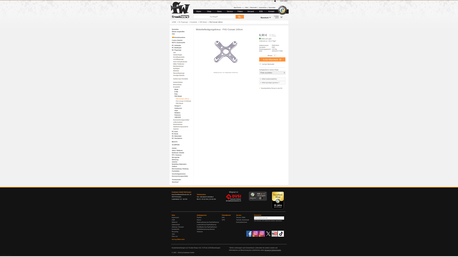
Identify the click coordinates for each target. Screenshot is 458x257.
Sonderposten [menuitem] (176, 179)
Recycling (175, 231)
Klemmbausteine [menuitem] (179, 37)
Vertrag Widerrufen (178, 239)
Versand (250, 11)
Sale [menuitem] (173, 34)
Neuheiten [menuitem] (175, 29)
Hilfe (246, 7)
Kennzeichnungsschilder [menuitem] (181, 120)
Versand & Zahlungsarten (273, 250)
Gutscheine (262, 7)
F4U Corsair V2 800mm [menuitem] (183, 101)
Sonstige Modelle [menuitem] (179, 75)
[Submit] (240, 17)
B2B (261, 11)
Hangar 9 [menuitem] (177, 106)
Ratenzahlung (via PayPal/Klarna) (208, 222)
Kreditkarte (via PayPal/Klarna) (207, 227)
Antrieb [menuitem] (174, 148)
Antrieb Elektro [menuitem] (178, 82)
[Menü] (265, 193)
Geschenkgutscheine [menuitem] (179, 174)
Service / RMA (240, 217)
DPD (223, 220)
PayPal (199, 217)
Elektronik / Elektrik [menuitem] (178, 153)
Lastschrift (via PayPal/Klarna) (206, 224)
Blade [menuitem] (176, 89)
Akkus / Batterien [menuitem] (177, 150)
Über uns (175, 236)
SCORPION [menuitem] (176, 145)
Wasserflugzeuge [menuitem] (179, 73)
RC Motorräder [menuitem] (177, 136)
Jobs (173, 234)
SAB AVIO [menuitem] (177, 117)
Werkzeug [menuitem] (175, 160)
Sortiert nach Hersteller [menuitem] (180, 79)
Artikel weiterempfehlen (269, 79)
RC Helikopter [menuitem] (176, 45)
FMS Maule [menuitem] (179, 103)
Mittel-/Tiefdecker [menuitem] (178, 64)
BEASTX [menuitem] (174, 142)
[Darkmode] (275, 1)
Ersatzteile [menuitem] (176, 87)
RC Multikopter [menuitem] (177, 48)
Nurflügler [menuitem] (176, 68)
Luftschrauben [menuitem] (177, 122)
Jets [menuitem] (174, 52)
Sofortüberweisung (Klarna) (206, 229)
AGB (173, 220)
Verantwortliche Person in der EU (271, 88)
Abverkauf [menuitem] (175, 182)
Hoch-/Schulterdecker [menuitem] (180, 62)
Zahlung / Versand (178, 227)
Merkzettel (253, 7)
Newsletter (272, 7)
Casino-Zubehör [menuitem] (177, 40)
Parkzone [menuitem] (177, 115)
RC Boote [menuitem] (175, 134)
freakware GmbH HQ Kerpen (181, 192)
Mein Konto (237, 7)
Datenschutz (176, 224)
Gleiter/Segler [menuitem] (177, 55)
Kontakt (271, 11)
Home (198, 11)
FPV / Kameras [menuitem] (177, 155)
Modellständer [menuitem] (177, 124)
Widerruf (174, 222)
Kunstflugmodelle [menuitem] (179, 57)
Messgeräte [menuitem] (176, 157)
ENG (281, 1)
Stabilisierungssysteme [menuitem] (180, 127)
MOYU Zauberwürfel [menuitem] (178, 42)
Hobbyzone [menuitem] (178, 108)
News (219, 11)
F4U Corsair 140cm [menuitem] (182, 99)
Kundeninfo (175, 229)
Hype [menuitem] (176, 110)
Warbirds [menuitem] (176, 71)
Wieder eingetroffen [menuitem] (178, 31)
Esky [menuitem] (176, 94)
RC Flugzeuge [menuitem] (176, 50)
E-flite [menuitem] (176, 92)
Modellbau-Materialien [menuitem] (179, 164)
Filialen (240, 11)
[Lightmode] (272, 1)
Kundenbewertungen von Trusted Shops (185, 248)
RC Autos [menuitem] (175, 131)
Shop (209, 11)
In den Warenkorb (270, 60)
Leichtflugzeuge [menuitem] (178, 59)
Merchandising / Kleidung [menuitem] (180, 169)
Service (230, 11)
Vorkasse (200, 231)
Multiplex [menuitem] (177, 113)
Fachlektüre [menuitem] (176, 171)
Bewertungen (216, 248)
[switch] (261, 198)
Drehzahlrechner (241, 222)
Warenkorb (265, 18)
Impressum (175, 217)
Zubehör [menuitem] (176, 129)
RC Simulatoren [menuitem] (177, 138)
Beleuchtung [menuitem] (177, 84)
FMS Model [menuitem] (178, 96)
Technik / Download (242, 220)
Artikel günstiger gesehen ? (270, 83)
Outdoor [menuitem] (174, 166)
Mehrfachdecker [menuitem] (178, 66)
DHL (223, 217)
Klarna (199, 220)
